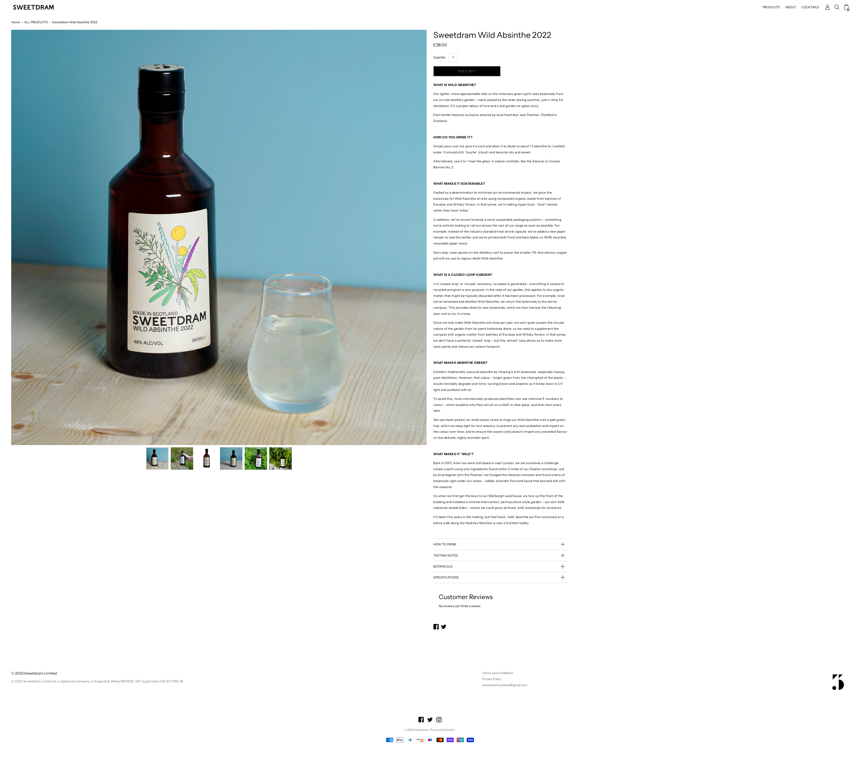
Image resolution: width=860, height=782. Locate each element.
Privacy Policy (491, 679)
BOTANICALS (443, 566)
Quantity (439, 57)
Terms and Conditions (497, 673)
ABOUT (790, 7)
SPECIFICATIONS (446, 577)
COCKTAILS (810, 7)
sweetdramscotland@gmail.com (504, 685)
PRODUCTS (771, 7)
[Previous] (22, 237)
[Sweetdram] (33, 7)
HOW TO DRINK (445, 544)
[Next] (415, 237)
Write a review (470, 606)
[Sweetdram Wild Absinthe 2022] (157, 458)
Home (15, 22)
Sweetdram (422, 729)
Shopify (449, 729)
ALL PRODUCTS (36, 22)
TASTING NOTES (445, 555)
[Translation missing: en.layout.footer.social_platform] (421, 720)
